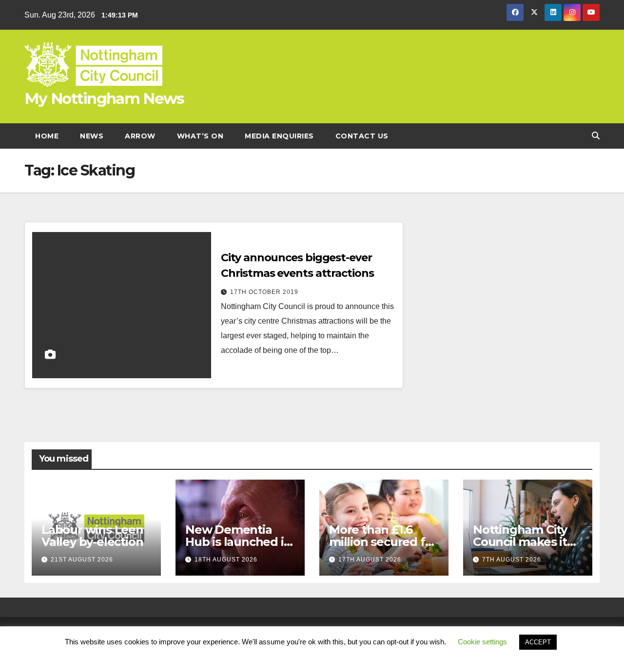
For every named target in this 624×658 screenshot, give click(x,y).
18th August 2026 (226, 559)
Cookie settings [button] (482, 642)
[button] (596, 136)
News (91, 136)
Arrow (140, 136)
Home (46, 136)
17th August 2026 (369, 559)
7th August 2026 (511, 559)
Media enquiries (279, 136)
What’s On (200, 136)
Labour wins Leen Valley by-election (92, 536)
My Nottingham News (104, 98)
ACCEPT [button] (538, 642)
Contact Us (362, 136)
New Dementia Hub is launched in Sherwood (238, 542)
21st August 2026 (82, 559)
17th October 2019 (264, 292)
